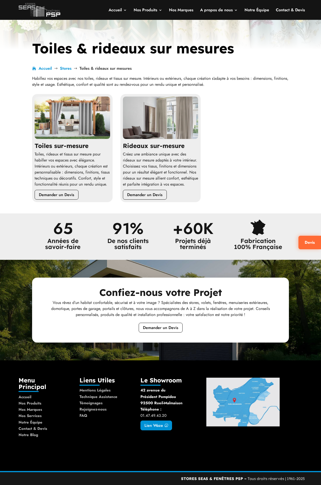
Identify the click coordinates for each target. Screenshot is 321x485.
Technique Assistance (98, 396)
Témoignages (91, 403)
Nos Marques (181, 10)
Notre (24, 435)
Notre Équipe (257, 10)
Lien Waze (153, 425)
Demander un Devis (56, 195)
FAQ (83, 415)
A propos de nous (216, 10)
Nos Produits (145, 10)
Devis (310, 242)
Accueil (115, 10)
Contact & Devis (290, 10)
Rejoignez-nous (93, 409)
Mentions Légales (95, 390)
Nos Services (30, 416)
